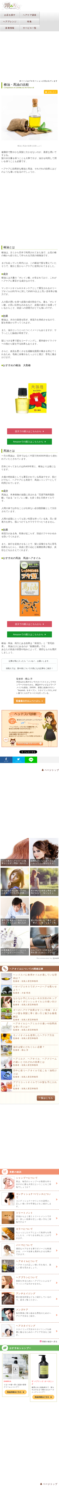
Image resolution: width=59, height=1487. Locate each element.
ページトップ (51, 770)
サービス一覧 (30, 28)
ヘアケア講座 (30, 15)
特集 (29, 21)
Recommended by (44, 958)
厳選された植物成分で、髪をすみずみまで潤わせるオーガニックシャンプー (43, 1389)
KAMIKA (7, 1381)
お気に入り (52, 92)
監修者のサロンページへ (28, 701)
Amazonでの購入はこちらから (28, 441)
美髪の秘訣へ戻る (49, 1341)
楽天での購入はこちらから (28, 431)
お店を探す (10, 15)
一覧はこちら (46, 1098)
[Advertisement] (29, 207)
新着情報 (9, 28)
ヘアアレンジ (10, 21)
